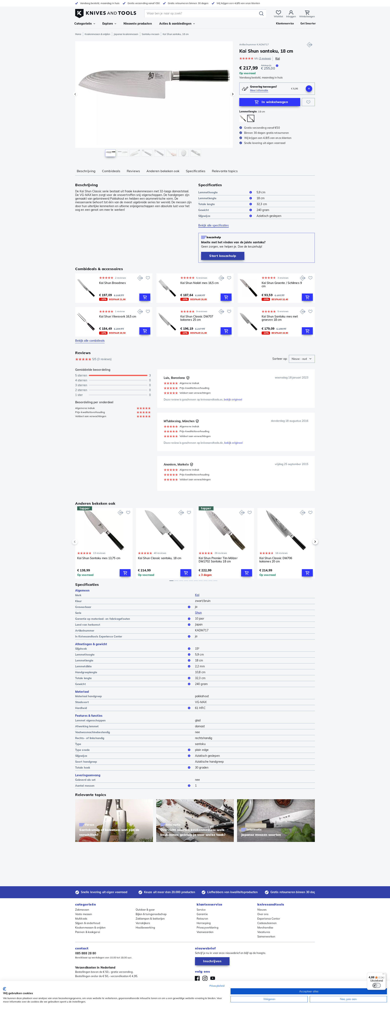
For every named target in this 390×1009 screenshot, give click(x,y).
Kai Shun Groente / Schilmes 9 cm (282, 284)
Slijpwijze (204, 215)
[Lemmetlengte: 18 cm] (251, 118)
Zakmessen (82, 909)
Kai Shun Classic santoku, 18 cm (159, 558)
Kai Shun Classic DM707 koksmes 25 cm (196, 318)
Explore (107, 23)
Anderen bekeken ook (162, 171)
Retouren (202, 918)
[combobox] (302, 359)
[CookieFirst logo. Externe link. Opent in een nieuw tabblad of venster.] (4, 989)
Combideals (111, 171)
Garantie (202, 914)
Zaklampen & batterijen (150, 918)
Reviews (133, 171)
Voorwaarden (205, 932)
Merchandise (265, 927)
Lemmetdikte (83, 666)
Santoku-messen (150, 34)
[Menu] (383, 974)
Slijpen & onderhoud (87, 923)
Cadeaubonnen (267, 923)
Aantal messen (84, 785)
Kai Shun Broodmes (112, 283)
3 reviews (264, 58)
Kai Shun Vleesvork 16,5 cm (117, 316)
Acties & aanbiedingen (175, 23)
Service (201, 909)
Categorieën (83, 23)
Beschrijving (86, 171)
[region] (154, 100)
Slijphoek (81, 648)
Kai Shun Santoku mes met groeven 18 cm (280, 318)
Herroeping (204, 923)
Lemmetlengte (207, 198)
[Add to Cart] (144, 297)
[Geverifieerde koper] (188, 378)
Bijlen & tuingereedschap (151, 914)
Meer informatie (259, 90)
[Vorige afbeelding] (75, 94)
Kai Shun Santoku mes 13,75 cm (98, 558)
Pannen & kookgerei (87, 932)
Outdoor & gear (145, 909)
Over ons (262, 914)
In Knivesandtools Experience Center (98, 636)
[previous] (81, 542)
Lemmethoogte (208, 192)
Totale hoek (82, 767)
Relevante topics (225, 171)
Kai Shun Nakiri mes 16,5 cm (199, 283)
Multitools (81, 918)
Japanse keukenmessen (126, 34)
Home (78, 34)
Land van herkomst (87, 624)
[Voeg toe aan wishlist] (308, 102)
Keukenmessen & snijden (97, 34)
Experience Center (268, 918)
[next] (308, 542)
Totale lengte (206, 204)
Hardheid (81, 708)
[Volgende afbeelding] (232, 94)
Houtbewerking (145, 927)
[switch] (377, 985)
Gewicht (203, 210)
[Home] (105, 12)
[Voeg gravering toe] (309, 88)
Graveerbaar (83, 607)
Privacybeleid (216, 985)
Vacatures (263, 932)
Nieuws (262, 909)
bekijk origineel (233, 399)
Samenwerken (266, 936)
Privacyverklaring (207, 927)
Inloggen (291, 16)
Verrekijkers (143, 923)
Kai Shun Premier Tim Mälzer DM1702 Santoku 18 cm (218, 560)
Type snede (82, 749)
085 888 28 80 (85, 953)
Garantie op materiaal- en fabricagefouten (102, 618)
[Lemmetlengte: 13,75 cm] (243, 118)
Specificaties (195, 171)
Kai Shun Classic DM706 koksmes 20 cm (275, 560)
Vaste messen (83, 914)
